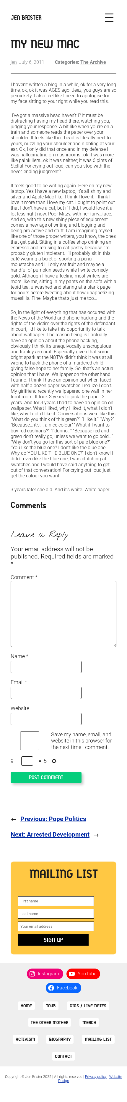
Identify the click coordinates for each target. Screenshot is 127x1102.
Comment (24, 577)
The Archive (93, 62)
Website (20, 708)
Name (19, 656)
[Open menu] (109, 18)
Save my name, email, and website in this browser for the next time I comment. (81, 740)
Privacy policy (96, 1077)
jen (14, 62)
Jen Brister (26, 18)
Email (19, 682)
